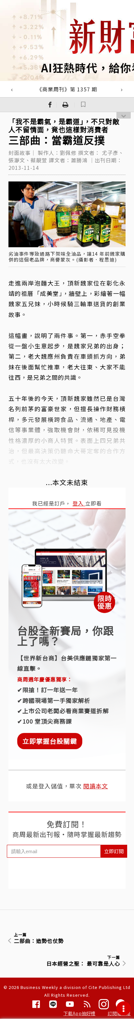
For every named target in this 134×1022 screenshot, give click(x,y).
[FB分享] (50, 105)
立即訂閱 (114, 851)
